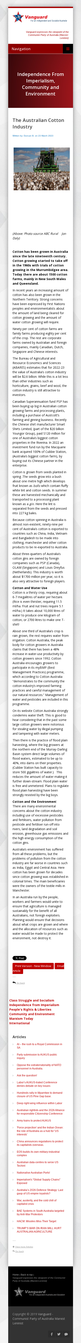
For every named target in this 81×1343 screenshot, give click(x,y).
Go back (20, 983)
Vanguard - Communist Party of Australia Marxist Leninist (39, 1318)
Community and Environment (32, 1014)
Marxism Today (21, 1018)
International (19, 1023)
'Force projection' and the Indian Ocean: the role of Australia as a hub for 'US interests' (40, 1131)
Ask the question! (27, 1075)
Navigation (21, 48)
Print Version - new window (33, 966)
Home (16, 1274)
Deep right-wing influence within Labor (39, 1103)
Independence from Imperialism (34, 1005)
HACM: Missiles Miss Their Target (36, 1221)
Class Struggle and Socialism (31, 1000)
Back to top (27, 1274)
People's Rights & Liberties (30, 1009)
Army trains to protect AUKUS (34, 1120)
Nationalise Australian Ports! (33, 1172)
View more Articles (24, 1247)
